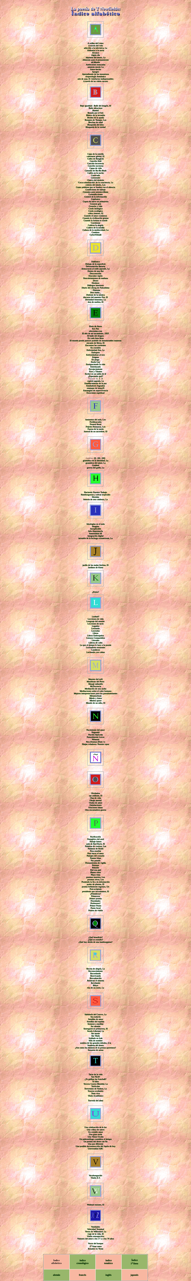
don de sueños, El (95, 302)
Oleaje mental (95, 800)
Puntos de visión (95, 910)
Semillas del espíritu (95, 1021)
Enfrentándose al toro (95, 355)
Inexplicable (95, 529)
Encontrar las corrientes (95, 345)
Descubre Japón (95, 276)
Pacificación (95, 837)
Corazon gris (95, 204)
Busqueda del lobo (95, 125)
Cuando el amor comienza (95, 216)
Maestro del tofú (95, 679)
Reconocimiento (95, 971)
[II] (98, 458)
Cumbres (95, 232)
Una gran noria (95, 1134)
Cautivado (95, 175)
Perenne (95, 865)
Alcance (95, 53)
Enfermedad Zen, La (95, 350)
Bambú (95, 110)
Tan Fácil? (95, 1077)
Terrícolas (95, 1086)
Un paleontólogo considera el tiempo (95, 1139)
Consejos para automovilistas (95, 192)
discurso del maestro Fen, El (95, 297)
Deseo (95, 280)
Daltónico (95, 261)
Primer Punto (95, 906)
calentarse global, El (95, 156)
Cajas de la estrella (95, 154)
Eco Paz (95, 329)
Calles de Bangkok (95, 159)
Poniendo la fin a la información (96, 882)
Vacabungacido (95, 1175)
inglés (108, 1275)
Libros (95, 633)
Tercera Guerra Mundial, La (95, 1084)
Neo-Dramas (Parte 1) (95, 742)
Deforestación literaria (95, 266)
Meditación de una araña (95, 689)
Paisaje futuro (96, 841)
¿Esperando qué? (95, 376)
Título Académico (95, 1096)
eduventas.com (95, 331)
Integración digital (95, 536)
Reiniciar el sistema (95, 980)
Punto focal (96, 908)
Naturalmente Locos (95, 737)
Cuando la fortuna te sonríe (95, 220)
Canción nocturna (95, 166)
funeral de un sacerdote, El (95, 431)
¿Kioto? (95, 592)
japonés (134, 1275)
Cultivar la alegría (95, 225)
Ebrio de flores (95, 326)
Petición (95, 867)
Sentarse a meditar (95, 1024)
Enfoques (95, 352)
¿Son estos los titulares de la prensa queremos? (95, 1048)
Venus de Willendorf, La (95, 1231)
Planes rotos (95, 872)
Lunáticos (95, 650)
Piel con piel (95, 870)
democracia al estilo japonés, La (95, 269)
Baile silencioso (95, 108)
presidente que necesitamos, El (95, 891)
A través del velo (95, 45)
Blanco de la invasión (95, 115)
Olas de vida (95, 798)
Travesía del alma (95, 1100)
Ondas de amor (95, 803)
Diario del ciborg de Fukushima (95, 288)
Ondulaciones (95, 805)
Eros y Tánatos (95, 371)
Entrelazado (95, 367)
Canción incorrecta (95, 163)
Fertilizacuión (96, 422)
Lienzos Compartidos (95, 638)
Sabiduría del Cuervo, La (95, 1014)
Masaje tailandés (95, 684)
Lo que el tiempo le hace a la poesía (95, 645)
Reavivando (95, 976)
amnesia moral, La (96, 67)
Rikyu (95, 985)
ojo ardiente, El (95, 795)
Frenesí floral (95, 424)
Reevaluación (96, 978)
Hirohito (95, 497)
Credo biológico (96, 208)
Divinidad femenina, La (95, 299)
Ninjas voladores (89, 744)
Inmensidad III (95, 533)
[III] (103, 458)
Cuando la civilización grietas (96, 218)
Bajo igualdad (86, 106)
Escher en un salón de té (95, 374)
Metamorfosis (96, 696)
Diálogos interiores (95, 285)
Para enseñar (95, 851)
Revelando (95, 983)
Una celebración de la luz (95, 1127)
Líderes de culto (95, 643)
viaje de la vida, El (95, 1234)
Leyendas (95, 631)
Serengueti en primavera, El (95, 1029)
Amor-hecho (95, 69)
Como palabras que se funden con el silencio (95, 187)
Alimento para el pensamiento (95, 60)
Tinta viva (95, 1093)
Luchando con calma (95, 652)
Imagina (95, 526)
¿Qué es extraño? (95, 939)
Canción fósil (95, 161)
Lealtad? (95, 616)
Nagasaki (95, 732)
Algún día (95, 55)
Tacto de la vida (95, 1074)
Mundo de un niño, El (95, 703)
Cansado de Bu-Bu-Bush (95, 170)
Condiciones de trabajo (95, 189)
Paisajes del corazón (95, 856)
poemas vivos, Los (95, 879)
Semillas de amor (95, 1019)
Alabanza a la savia (95, 50)
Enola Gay (95, 362)
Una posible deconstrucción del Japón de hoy (95, 1146)
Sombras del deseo (95, 1045)
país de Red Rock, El (95, 844)
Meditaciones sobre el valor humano (95, 691)
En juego (95, 359)
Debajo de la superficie (95, 264)
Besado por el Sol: (95, 113)
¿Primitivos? (95, 894)
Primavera (95, 896)
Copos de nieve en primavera (95, 201)
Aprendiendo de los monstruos (95, 74)
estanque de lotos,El (95, 388)
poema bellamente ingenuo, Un (95, 887)
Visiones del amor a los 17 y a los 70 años (95, 1239)
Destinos (95, 283)
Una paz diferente (95, 1144)
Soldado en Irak (95, 1038)
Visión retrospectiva (95, 1236)
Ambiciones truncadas (95, 64)
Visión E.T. (95, 1178)
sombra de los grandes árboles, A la (95, 1043)
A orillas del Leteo (95, 43)
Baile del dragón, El (102, 106)
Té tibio (95, 1081)
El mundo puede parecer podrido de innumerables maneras (95, 340)
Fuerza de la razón (96, 429)
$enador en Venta (95, 1249)
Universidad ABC (95, 1148)
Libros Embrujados (95, 635)
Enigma (95, 357)
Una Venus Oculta (95, 1137)
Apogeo (95, 72)
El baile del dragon (95, 336)
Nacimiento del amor (95, 730)
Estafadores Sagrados (95, 386)
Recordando (95, 973)
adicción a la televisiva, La (95, 48)
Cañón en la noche (95, 173)
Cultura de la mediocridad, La (95, 230)
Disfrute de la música (95, 295)
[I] (95, 458)
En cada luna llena (96, 338)
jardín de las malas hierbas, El (95, 565)
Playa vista (95, 875)
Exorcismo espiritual (95, 393)
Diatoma (96, 290)
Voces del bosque (95, 1243)
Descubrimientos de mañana (95, 278)
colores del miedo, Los (95, 185)
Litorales (95, 640)
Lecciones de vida (95, 619)
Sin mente (95, 1033)
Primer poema (95, 898)
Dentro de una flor (96, 271)
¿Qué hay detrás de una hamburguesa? (95, 942)
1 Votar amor (95, 1246)
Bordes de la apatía (95, 117)
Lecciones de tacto (95, 624)
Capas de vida (95, 168)
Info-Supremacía (95, 531)
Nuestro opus (103, 744)
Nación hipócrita (95, 735)
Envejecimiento (95, 369)
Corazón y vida (95, 206)
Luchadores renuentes (95, 647)
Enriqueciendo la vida (95, 364)
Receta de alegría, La (95, 969)
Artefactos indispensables (102, 79)
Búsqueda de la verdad (96, 127)
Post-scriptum (96, 889)
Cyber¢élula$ (95, 235)
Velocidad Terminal (95, 1229)
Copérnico (95, 199)
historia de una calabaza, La (95, 499)
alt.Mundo (95, 62)
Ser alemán (95, 1026)
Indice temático (108, 1262)
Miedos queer (96, 700)
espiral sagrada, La (95, 381)
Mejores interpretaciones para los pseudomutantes (95, 693)
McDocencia (95, 686)
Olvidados (95, 793)
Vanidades (95, 1227)
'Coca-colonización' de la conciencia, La (95, 182)
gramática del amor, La (96, 463)
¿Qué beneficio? (95, 937)
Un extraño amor (95, 1132)
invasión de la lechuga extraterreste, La (95, 538)
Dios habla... (95, 292)
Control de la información (95, 197)
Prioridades (95, 901)
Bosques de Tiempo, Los (95, 120)
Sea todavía (95, 1017)
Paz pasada (95, 860)
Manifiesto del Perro (95, 681)
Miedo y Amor (95, 698)
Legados (95, 626)
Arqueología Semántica (95, 76)
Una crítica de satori (95, 1129)
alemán (56, 1275)
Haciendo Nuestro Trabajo (95, 492)
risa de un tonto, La (95, 988)
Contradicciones (96, 194)
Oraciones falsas (95, 807)
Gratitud (95, 465)
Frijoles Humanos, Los (95, 427)
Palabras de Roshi (95, 848)
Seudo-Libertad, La (95, 1031)
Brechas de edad (95, 122)
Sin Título (95, 1036)
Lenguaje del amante (95, 621)
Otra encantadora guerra (95, 810)
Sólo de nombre (95, 1040)
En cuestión (95, 348)
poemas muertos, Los (95, 877)
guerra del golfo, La (95, 468)
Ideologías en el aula (96, 524)
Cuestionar (95, 223)
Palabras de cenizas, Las (95, 846)
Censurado (95, 178)
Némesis (95, 739)
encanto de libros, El (95, 343)
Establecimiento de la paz (95, 383)
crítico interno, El (95, 213)
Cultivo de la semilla (95, 227)
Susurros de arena (95, 1050)
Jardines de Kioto (95, 567)
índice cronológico (82, 1262)
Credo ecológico (95, 211)
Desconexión (95, 273)
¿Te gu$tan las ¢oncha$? (95, 1079)
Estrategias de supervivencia (95, 390)
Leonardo (95, 628)
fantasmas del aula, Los (95, 419)
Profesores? (95, 903)
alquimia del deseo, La (95, 57)
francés (82, 1275)
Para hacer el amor (95, 853)
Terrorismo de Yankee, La (95, 1089)
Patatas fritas (95, 858)
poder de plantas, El (95, 884)
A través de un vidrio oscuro (95, 81)
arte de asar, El (84, 79)
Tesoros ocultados (95, 1091)
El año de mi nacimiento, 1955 (95, 333)
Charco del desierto (95, 180)
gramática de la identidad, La (95, 460)
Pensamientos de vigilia (95, 863)
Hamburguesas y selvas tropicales (95, 494)
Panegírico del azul (95, 839)
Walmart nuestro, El (95, 1205)
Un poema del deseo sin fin (96, 1141)
